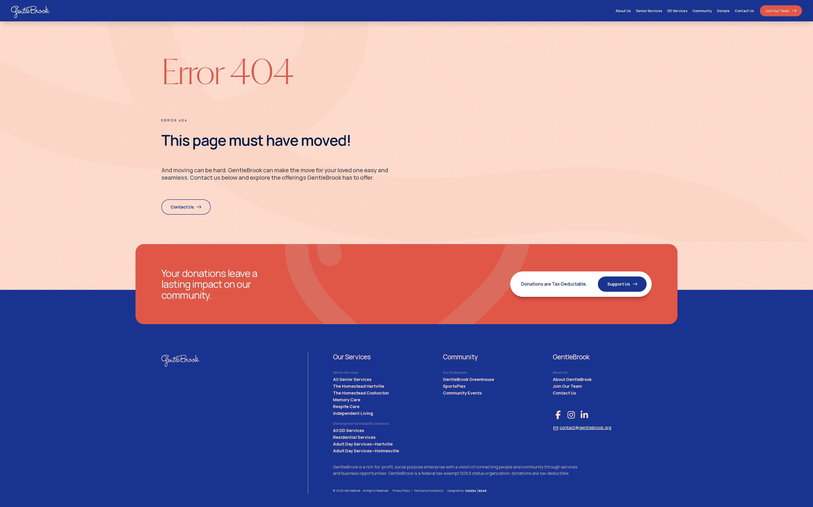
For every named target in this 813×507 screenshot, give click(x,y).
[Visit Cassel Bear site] (476, 491)
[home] (30, 10)
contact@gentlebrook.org (585, 427)
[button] (649, 10)
